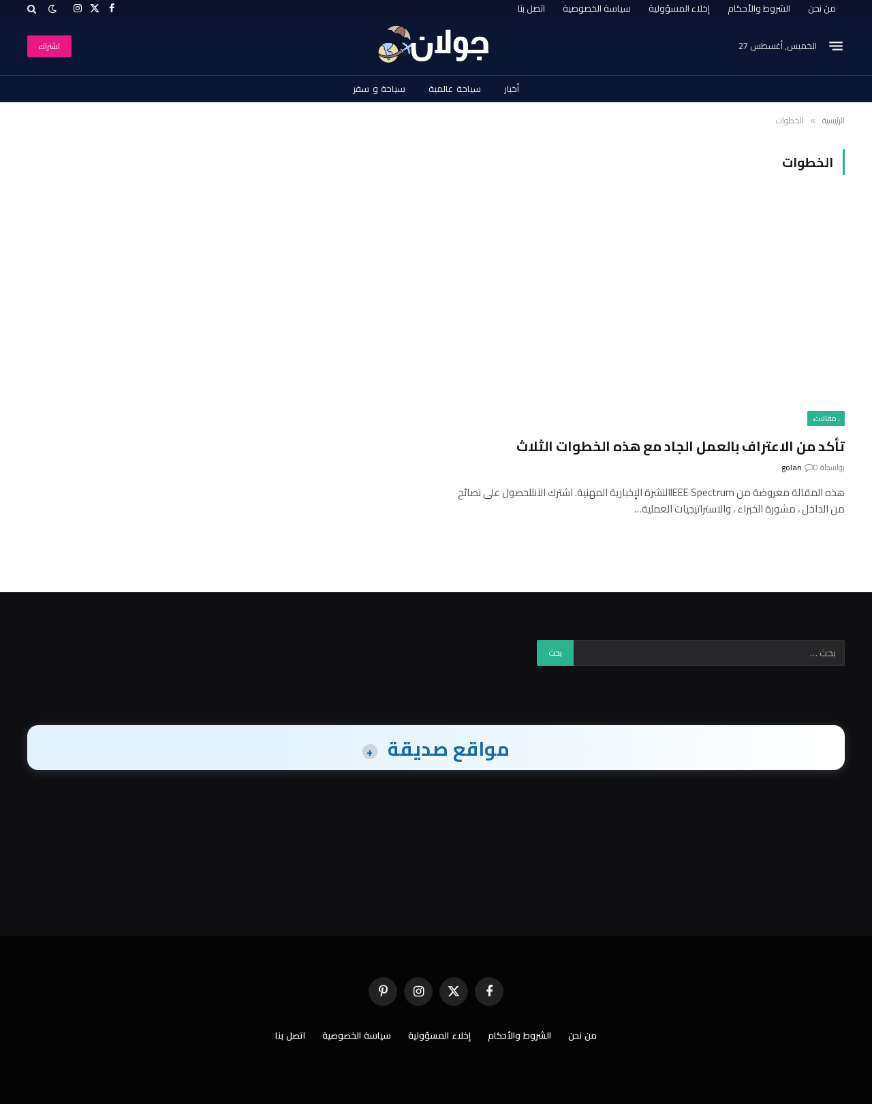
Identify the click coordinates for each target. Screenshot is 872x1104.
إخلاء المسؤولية (679, 8)
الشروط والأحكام (759, 8)
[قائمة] (836, 46)
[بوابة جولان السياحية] (436, 46)
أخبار (511, 88)
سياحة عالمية (455, 88)
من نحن (822, 8)
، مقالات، (826, 418)
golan (791, 467)
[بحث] (33, 8)
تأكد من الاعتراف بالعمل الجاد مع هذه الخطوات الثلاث (680, 446)
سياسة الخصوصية (597, 8)
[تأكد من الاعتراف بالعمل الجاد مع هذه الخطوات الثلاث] (646, 313)
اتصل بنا (531, 8)
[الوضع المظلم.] (52, 9)
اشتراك (49, 46)
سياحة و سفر (379, 88)
